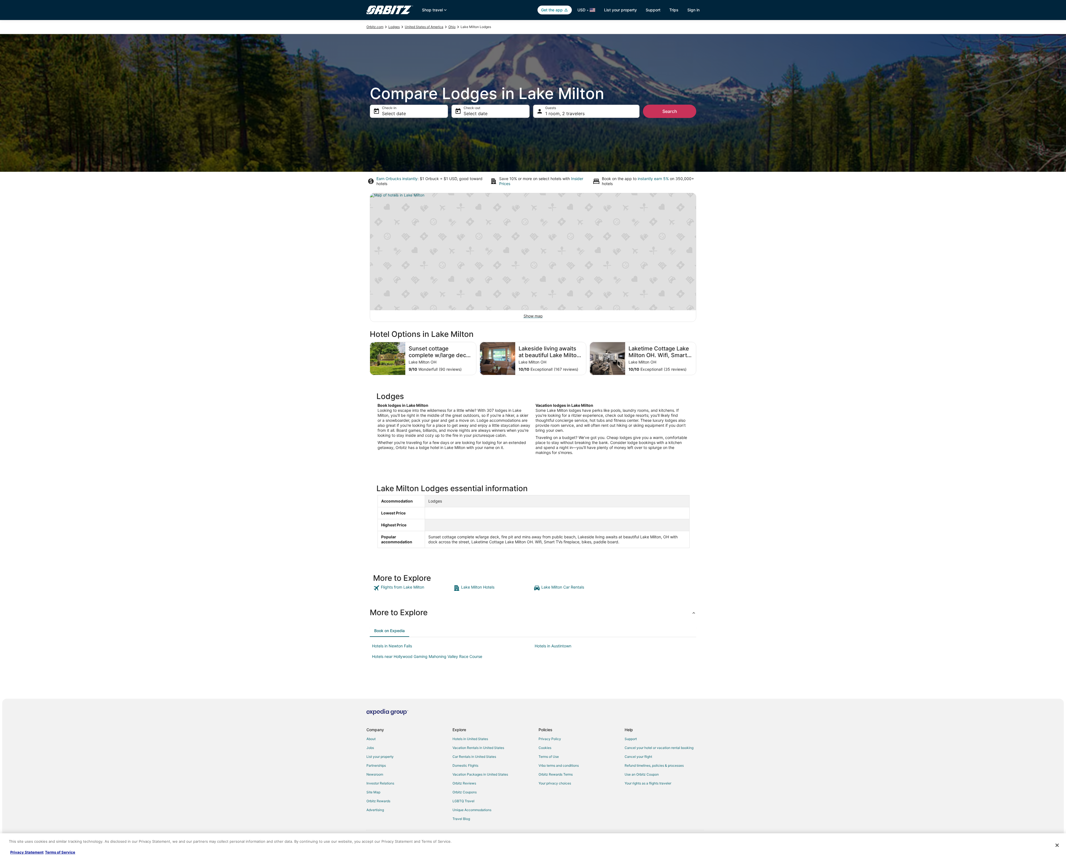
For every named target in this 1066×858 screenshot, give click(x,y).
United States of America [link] (424, 27)
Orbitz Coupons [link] (464, 792)
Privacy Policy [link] (550, 739)
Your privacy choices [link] (555, 783)
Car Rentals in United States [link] (474, 756)
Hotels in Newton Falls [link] (392, 646)
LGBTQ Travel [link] (463, 801)
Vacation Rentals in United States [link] (478, 748)
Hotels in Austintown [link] (553, 646)
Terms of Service (60, 852)
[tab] (389, 631)
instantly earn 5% (653, 178)
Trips (673, 9)
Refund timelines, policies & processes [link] (654, 765)
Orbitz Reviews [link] (464, 783)
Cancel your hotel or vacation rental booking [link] (659, 748)
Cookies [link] (545, 748)
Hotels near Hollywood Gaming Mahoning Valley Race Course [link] (427, 656)
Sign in (693, 9)
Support (653, 9)
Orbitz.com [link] (374, 27)
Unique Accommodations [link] (471, 810)
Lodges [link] (394, 27)
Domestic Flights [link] (465, 765)
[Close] (1057, 845)
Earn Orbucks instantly (397, 178)
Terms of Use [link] (549, 756)
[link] (412, 588)
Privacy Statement (27, 852)
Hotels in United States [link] (470, 739)
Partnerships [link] (376, 765)
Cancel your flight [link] (638, 756)
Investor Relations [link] (380, 783)
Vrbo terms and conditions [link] (559, 765)
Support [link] (631, 739)
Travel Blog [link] (461, 819)
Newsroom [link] (374, 774)
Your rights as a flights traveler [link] (648, 783)
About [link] (371, 739)
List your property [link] (380, 756)
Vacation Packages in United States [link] (480, 774)
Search (669, 111)
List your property (620, 9)
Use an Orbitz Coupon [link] (642, 774)
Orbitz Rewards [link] (378, 801)
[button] (533, 612)
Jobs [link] (370, 748)
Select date (394, 113)
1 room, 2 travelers (565, 113)
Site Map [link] (373, 792)
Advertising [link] (375, 810)
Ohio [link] (452, 27)
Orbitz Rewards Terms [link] (556, 774)
